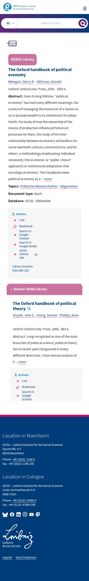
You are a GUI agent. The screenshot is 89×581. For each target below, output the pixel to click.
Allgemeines (69, 186)
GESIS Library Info (23, 254)
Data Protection (26, 558)
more (48, 179)
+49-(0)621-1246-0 (23, 460)
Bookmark (25, 226)
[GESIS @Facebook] (12, 514)
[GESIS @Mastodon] (37, 514)
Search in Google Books (28, 244)
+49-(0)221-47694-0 (24, 501)
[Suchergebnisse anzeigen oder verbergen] (82, 23)
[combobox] (44, 23)
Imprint (7, 558)
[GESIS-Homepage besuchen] (19, 7)
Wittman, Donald (49, 82)
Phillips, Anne (69, 315)
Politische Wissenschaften (39, 186)
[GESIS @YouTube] (31, 514)
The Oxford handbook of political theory (44, 306)
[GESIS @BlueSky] (5, 514)
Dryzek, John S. (24, 315)
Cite (21, 220)
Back (12, 43)
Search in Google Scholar (25, 234)
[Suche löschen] (75, 22)
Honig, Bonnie (47, 315)
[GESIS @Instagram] (25, 514)
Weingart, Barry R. (21, 82)
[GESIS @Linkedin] (19, 514)
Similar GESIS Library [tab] (30, 289)
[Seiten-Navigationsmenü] (85, 9)
